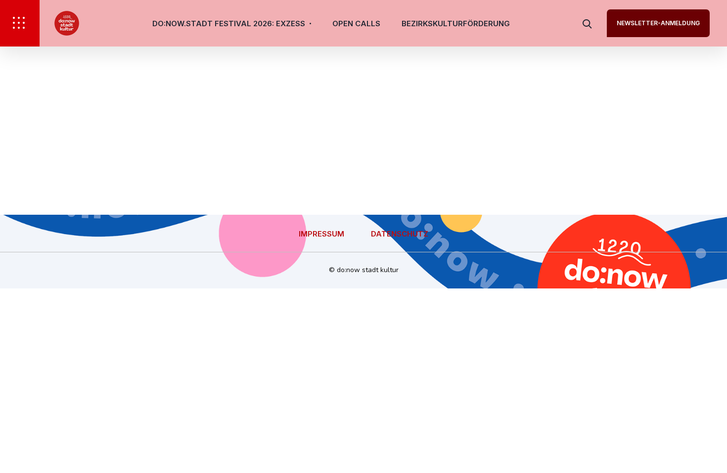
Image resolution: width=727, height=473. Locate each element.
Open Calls (356, 23)
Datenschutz (399, 233)
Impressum (321, 233)
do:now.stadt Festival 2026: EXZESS (228, 23)
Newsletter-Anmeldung (658, 23)
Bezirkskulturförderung (456, 23)
